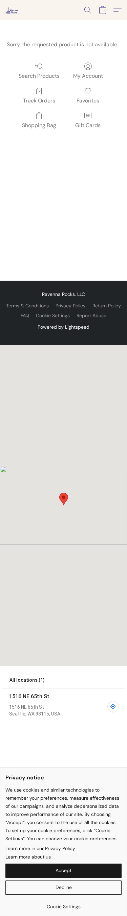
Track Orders (39, 100)
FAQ (25, 315)
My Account (88, 75)
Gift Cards (88, 125)
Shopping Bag (39, 125)
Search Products (39, 75)
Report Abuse (91, 315)
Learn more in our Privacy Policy (40, 848)
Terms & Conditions (27, 306)
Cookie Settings (53, 315)
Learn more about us (28, 857)
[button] (12, 10)
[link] (63, 904)
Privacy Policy (71, 306)
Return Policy (106, 306)
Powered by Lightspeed (63, 327)
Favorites (88, 100)
